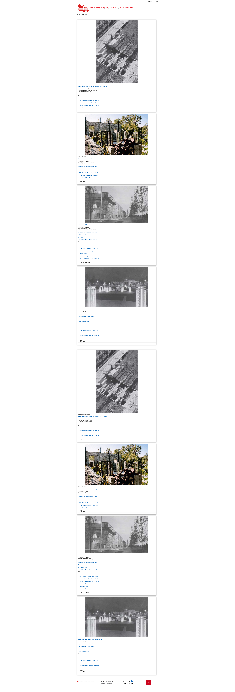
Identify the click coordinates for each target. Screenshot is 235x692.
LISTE (86, 14)
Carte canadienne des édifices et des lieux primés (111, 7)
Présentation (150, 1)
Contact (156, 1)
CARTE (82, 14)
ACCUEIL (78, 14)
